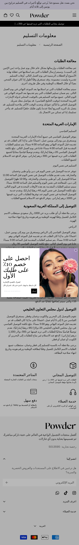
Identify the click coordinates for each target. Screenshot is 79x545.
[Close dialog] (76, 250)
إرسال (34, 291)
